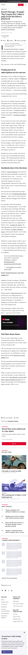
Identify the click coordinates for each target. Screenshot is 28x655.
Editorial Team (5, 602)
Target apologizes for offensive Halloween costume (15, 511)
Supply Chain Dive (18, 621)
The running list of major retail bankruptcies (14, 496)
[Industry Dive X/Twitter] (8, 590)
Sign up (20, 4)
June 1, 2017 (7, 269)
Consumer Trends (13, 421)
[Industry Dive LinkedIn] (2, 590)
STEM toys (24, 79)
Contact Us (4, 604)
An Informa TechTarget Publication (14, 1)
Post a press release (12, 578)
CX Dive (15, 614)
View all (4, 578)
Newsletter (4, 607)
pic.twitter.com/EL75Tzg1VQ (12, 264)
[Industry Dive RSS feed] (11, 590)
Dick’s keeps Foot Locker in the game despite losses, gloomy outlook (14, 524)
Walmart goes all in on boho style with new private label (14, 517)
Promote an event (18, 606)
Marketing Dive (17, 619)
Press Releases (5, 613)
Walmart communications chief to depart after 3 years (14, 531)
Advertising (16, 601)
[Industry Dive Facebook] (5, 590)
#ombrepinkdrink (9, 262)
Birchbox (22, 83)
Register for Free (7, 651)
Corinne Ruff (6, 35)
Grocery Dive (16, 616)
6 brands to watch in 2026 (11, 471)
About (2, 599)
